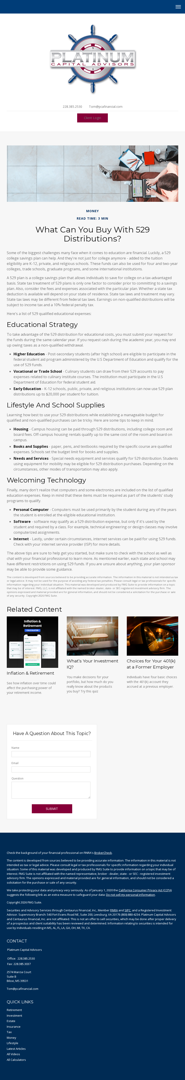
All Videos (13, 1054)
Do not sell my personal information (130, 895)
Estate (11, 1021)
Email (15, 763)
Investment (14, 1015)
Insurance (14, 1027)
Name (15, 748)
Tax (9, 1032)
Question (17, 778)
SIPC (128, 910)
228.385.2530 (72, 106)
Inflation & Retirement (30, 673)
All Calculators (16, 1060)
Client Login (92, 118)
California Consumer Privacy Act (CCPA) (145, 890)
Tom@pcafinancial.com (106, 106)
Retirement (14, 1010)
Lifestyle (12, 1043)
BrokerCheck (103, 853)
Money (11, 1038)
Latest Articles (16, 1049)
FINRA (114, 910)
